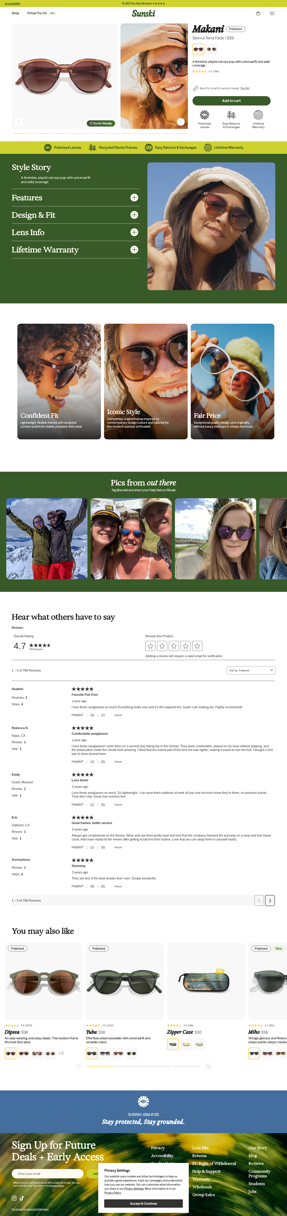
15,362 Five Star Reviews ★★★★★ (143, 3)
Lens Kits (200, 1148)
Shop (15, 13)
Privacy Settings (134, 1188)
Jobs (252, 1191)
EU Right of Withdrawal (214, 1163)
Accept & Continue (143, 1203)
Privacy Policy (112, 1193)
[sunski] (143, 13)
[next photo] (181, 122)
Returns (199, 1155)
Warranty (201, 1179)
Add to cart (231, 100)
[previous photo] (19, 122)
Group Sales (203, 1194)
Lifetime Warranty (45, 249)
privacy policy (57, 1185)
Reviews (256, 1163)
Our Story (258, 1148)
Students (257, 1183)
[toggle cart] (258, 13)
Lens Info (28, 232)
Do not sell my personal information (30, 1209)
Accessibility (12, 3)
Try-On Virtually (102, 123)
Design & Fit (33, 215)
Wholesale (202, 1187)
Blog (253, 1155)
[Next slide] (208, 1066)
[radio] (10, 1053)
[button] (18, 133)
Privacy (158, 1148)
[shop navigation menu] (272, 13)
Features (27, 197)
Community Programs (259, 1173)
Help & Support (206, 1171)
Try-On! (245, 88)
